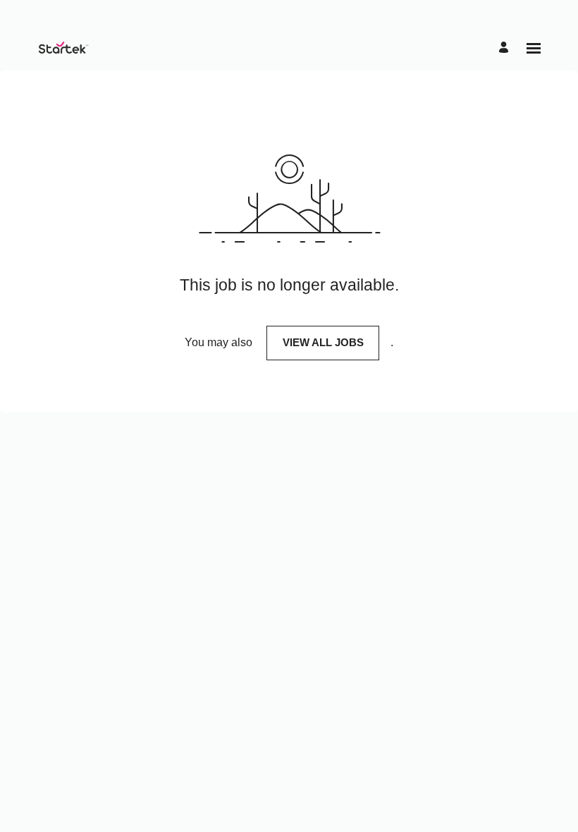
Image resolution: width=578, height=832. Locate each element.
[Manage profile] (505, 48)
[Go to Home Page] (63, 48)
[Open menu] (533, 48)
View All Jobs (323, 342)
